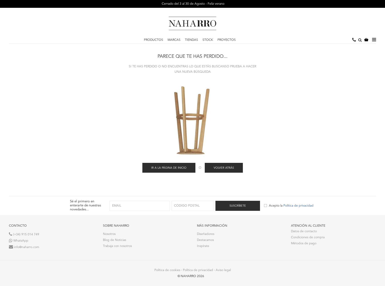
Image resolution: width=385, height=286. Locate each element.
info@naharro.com (26, 247)
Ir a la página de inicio (168, 167)
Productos (153, 39)
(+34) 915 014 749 (25, 234)
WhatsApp (20, 240)
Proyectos (226, 39)
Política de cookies (167, 270)
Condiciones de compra (308, 237)
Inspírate (203, 246)
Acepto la (291, 205)
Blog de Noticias (114, 240)
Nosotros (109, 234)
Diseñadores (205, 234)
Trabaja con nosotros (117, 246)
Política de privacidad (298, 205)
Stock (208, 39)
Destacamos (205, 240)
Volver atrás (224, 167)
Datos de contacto (304, 231)
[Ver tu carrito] (366, 40)
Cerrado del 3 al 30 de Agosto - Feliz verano (192, 3)
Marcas (174, 39)
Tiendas (191, 39)
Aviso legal (223, 270)
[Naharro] (192, 23)
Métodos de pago (303, 243)
